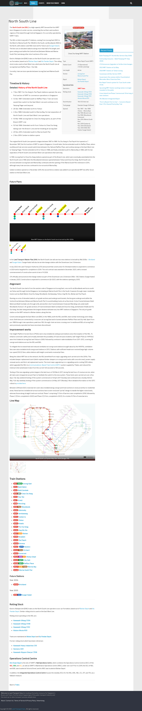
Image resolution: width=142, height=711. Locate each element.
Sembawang (23, 513)
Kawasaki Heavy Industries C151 (25, 645)
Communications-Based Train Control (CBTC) (45, 365)
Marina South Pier (83, 76)
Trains (17, 685)
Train (33, 3)
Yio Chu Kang (23, 527)
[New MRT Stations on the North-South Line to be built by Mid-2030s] (52, 213)
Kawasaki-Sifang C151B (85, 94)
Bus (25, 3)
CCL (20, 666)
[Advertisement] (71, 13)
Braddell (22, 537)
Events (41, 3)
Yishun (21, 520)
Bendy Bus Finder (53, 3)
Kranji (20, 500)
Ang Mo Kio (23, 530)
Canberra (22, 517)
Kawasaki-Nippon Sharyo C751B (25, 652)
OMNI (63, 3)
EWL (14, 666)
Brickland (92, 259)
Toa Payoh (22, 540)
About (3, 700)
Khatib (21, 523)
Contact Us (9, 700)
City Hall (27, 560)
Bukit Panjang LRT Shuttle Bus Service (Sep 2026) (115, 55)
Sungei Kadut (54, 46)
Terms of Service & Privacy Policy (25, 700)
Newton (27, 547)
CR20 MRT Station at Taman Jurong (111, 70)
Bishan (25, 533)
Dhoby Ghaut (31, 557)
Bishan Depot (82, 79)
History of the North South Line (32, 87)
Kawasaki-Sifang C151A (85, 92)
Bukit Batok (22, 487)
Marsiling (21, 503)
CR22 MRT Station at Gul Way (109, 67)
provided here (21, 383)
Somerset (22, 553)
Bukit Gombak (23, 490)
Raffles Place (29, 563)
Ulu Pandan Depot (83, 81)
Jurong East (81, 74)
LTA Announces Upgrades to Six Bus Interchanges (115, 64)
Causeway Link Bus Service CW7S (110, 74)
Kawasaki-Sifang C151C (84, 96)
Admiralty (22, 510)
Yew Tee (21, 497)
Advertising (40, 700)
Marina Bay (32, 567)
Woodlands (26, 507)
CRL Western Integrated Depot (109, 99)
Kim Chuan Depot (15, 663)
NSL (11, 666)
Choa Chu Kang (27, 494)
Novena (22, 543)
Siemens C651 (18, 649)
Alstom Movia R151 (83, 98)
